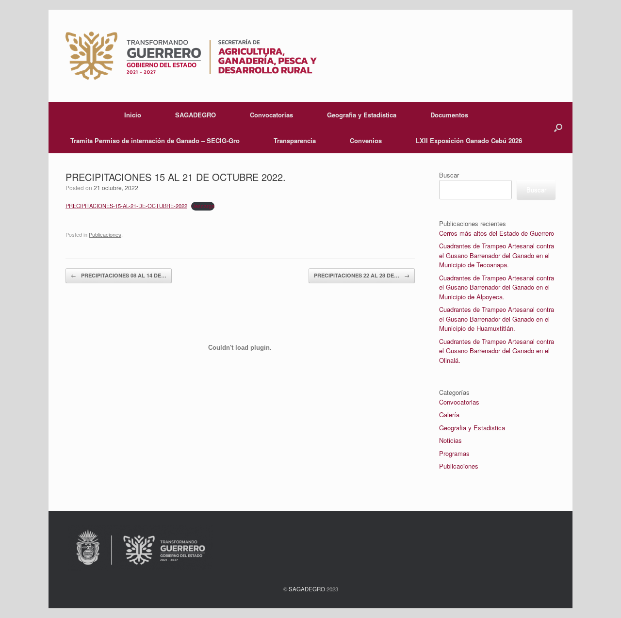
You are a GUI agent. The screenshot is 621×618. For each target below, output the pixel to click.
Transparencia (295, 140)
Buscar (449, 174)
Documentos (449, 114)
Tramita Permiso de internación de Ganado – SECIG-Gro (155, 140)
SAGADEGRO (195, 114)
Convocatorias (271, 114)
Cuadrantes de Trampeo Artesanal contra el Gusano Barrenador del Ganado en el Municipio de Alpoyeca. (496, 287)
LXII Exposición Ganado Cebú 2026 (469, 140)
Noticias (450, 440)
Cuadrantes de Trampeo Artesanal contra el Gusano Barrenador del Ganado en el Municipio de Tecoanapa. (496, 255)
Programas (454, 453)
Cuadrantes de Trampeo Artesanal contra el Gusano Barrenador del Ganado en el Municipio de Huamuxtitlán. (496, 319)
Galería (449, 414)
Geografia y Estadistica (361, 114)
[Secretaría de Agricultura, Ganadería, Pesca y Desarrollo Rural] (191, 56)
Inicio (132, 114)
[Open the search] (558, 127)
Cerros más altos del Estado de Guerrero (496, 233)
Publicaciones (458, 466)
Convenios (366, 140)
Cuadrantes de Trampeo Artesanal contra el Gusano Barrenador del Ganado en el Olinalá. (496, 351)
